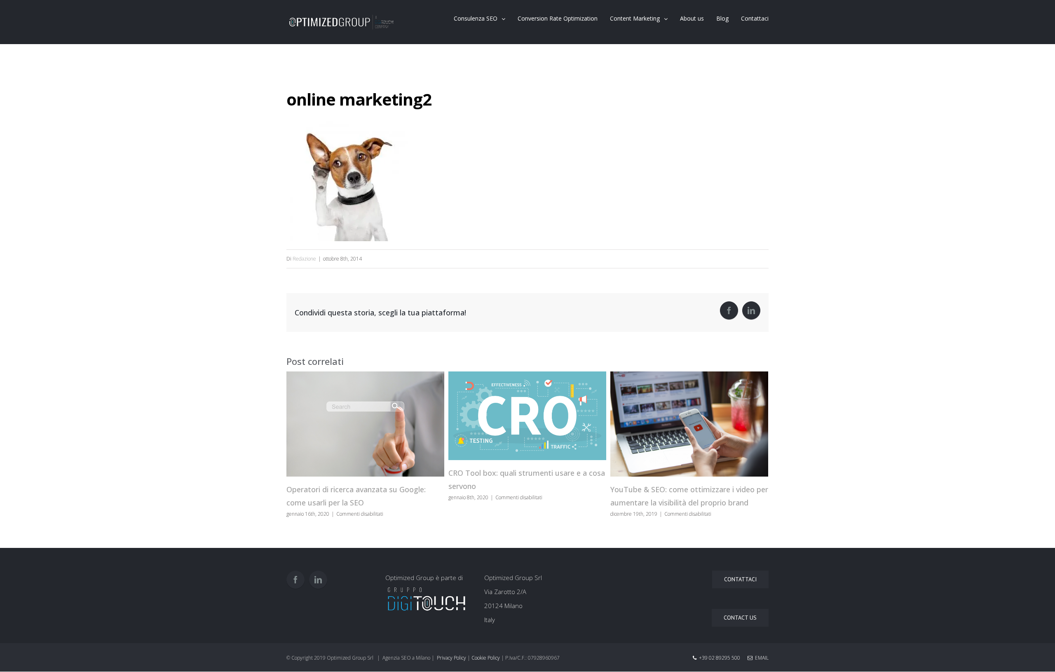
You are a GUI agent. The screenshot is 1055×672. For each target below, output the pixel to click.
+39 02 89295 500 (719, 657)
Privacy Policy (451, 657)
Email (761, 657)
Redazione (304, 258)
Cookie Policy (485, 657)
